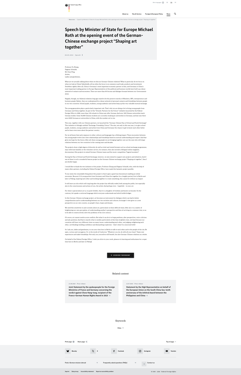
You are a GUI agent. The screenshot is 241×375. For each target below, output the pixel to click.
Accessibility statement (87, 371)
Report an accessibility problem (104, 371)
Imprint (67, 371)
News (168, 14)
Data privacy (75, 371)
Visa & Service (136, 14)
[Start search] (175, 14)
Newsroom (72, 19)
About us (125, 14)
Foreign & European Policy (154, 14)
